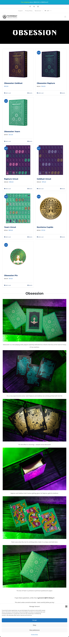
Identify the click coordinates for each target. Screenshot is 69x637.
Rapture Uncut (11, 179)
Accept (34, 620)
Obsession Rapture (46, 83)
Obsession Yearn (12, 131)
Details (30, 93)
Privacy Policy (34, 634)
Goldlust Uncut (44, 179)
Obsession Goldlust (13, 83)
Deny (34, 625)
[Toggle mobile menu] (65, 17)
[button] (66, 606)
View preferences (34, 630)
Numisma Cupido (45, 227)
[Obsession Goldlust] (18, 64)
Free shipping (25, 2)
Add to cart (8, 93)
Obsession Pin (11, 275)
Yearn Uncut (10, 227)
